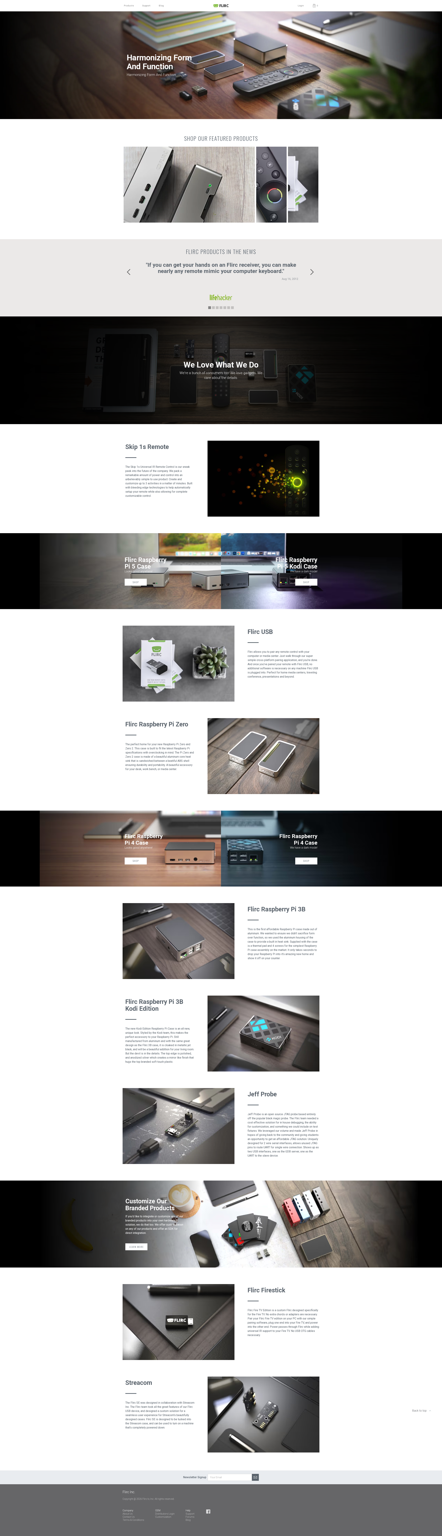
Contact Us (129, 1516)
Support (146, 5)
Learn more (136, 1247)
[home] (221, 5)
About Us (128, 1513)
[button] (315, 5)
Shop (136, 582)
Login (301, 5)
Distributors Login (165, 1513)
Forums (190, 1516)
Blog (161, 5)
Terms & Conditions (133, 1520)
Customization (163, 1516)
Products (129, 5)
